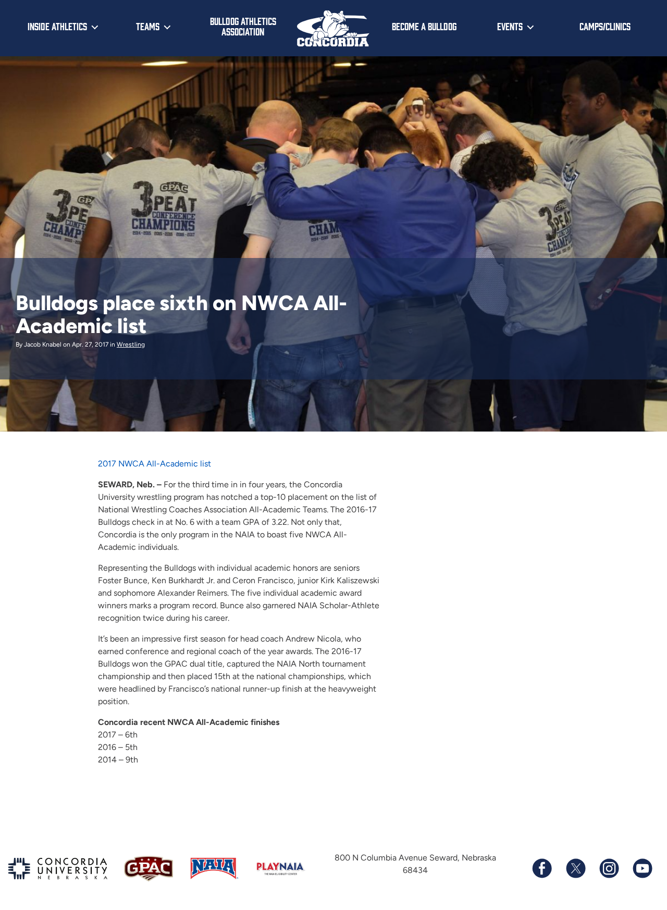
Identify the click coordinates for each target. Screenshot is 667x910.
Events (510, 26)
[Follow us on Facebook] (542, 868)
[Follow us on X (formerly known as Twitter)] (575, 868)
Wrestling (131, 344)
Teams (147, 26)
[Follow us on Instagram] (608, 868)
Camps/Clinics (605, 26)
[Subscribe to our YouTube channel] (642, 868)
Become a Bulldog (424, 26)
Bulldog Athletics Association (243, 26)
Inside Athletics (57, 26)
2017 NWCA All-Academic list (154, 464)
